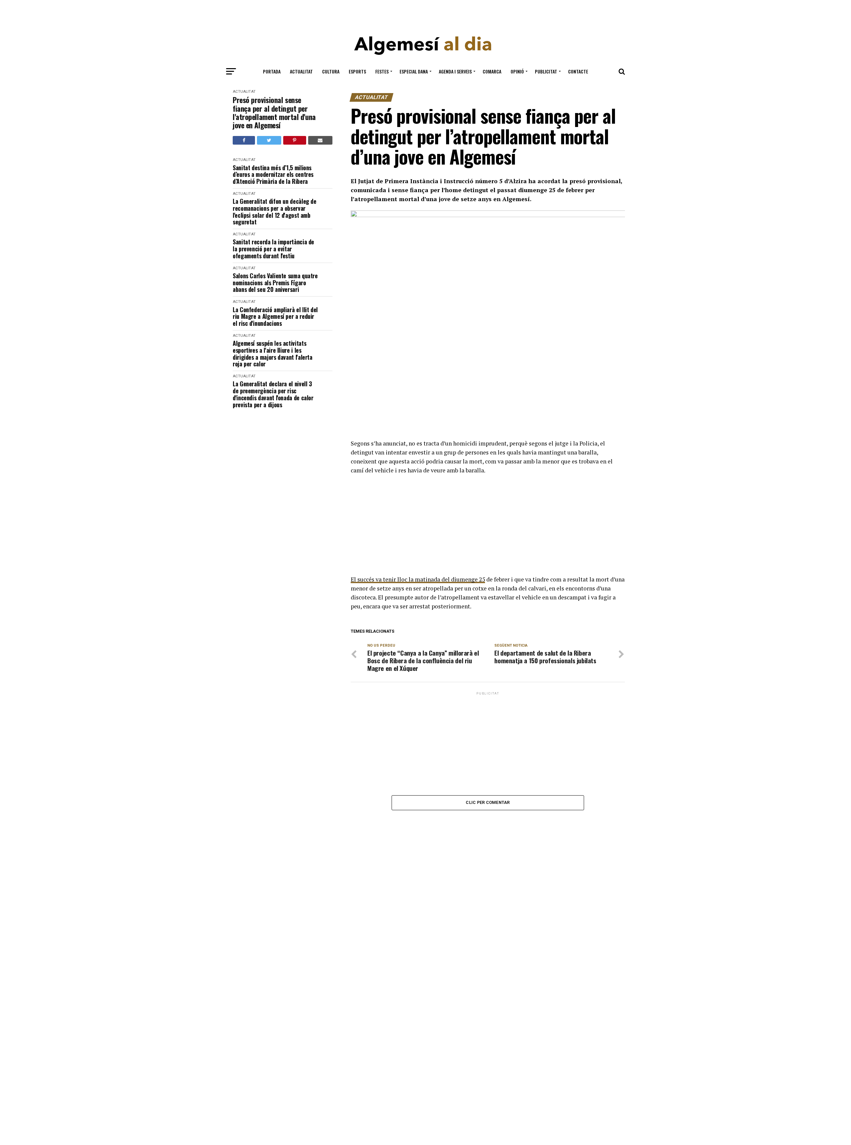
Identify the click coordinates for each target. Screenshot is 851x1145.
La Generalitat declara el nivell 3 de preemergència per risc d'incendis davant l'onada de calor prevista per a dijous (273, 394)
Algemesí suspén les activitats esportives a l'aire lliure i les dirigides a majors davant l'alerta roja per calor (272, 353)
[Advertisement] (425, 14)
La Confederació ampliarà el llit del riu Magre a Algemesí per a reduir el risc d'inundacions (275, 316)
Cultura (330, 71)
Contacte (578, 71)
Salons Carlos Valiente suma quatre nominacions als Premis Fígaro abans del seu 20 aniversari (275, 282)
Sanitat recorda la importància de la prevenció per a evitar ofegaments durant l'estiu (273, 248)
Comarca (492, 71)
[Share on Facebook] (244, 140)
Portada (272, 71)
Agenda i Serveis (455, 71)
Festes (382, 71)
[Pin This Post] (294, 140)
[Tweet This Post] (269, 140)
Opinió (517, 71)
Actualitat (301, 71)
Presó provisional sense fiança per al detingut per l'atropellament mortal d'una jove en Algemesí (274, 112)
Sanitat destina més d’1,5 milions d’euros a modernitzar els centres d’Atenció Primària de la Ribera (273, 174)
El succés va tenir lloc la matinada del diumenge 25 (418, 579)
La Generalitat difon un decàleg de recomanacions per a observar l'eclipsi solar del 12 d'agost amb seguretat (274, 211)
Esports (357, 71)
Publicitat (546, 71)
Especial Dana (414, 71)
